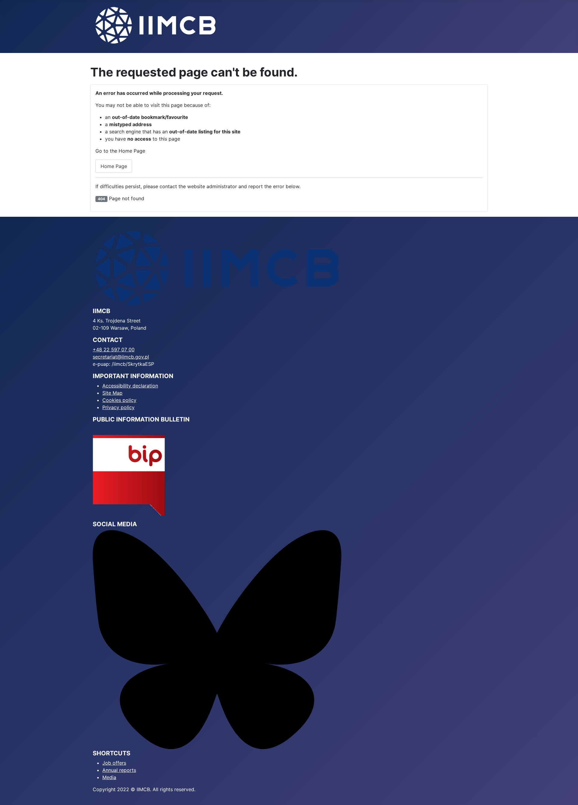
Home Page (114, 166)
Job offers (114, 763)
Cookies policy (119, 400)
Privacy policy (118, 407)
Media (109, 777)
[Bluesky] (217, 639)
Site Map (112, 393)
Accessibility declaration (130, 386)
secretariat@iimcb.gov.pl (121, 357)
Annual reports (119, 770)
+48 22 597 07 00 (114, 350)
